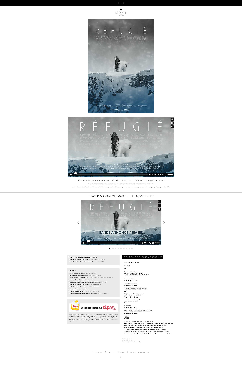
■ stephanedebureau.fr (129, 340)
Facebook (98, 352)
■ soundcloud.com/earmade (131, 342)
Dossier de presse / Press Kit (143, 257)
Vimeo (121, 352)
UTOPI (121, 2)
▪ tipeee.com (103, 321)
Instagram (110, 352)
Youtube (132, 352)
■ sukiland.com (127, 339)
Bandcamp (145, 352)
